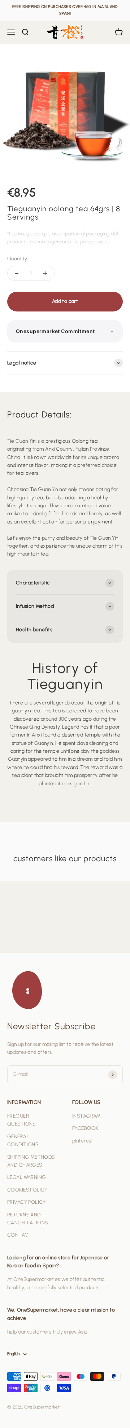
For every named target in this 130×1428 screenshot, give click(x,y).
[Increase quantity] (45, 273)
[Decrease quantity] (17, 273)
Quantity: (17, 259)
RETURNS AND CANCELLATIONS (27, 1219)
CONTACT (19, 1235)
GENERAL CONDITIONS (22, 1140)
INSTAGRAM (86, 1116)
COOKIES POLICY (27, 1190)
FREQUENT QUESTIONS (21, 1120)
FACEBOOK (85, 1128)
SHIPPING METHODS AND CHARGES (31, 1161)
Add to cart (65, 301)
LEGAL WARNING (26, 1177)
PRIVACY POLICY (26, 1202)
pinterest (82, 1141)
